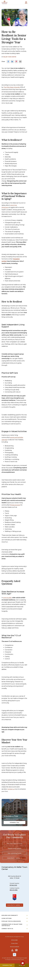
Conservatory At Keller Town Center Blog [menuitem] (12, 925)
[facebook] (8, 61)
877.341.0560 (14, 940)
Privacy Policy (14, 943)
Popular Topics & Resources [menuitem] (11, 921)
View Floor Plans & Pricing (14, 843)
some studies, (7, 597)
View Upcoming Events (14, 853)
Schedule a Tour (14, 822)
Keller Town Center (9, 56)
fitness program (15, 505)
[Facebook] (14, 954)
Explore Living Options (14, 848)
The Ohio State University (12, 87)
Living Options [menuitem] (7, 918)
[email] (20, 61)
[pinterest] (16, 61)
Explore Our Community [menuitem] (10, 915)
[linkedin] (12, 61)
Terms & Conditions (14, 946)
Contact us (11, 789)
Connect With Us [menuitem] (7, 928)
